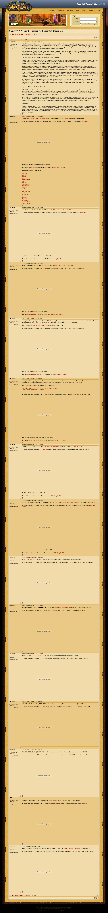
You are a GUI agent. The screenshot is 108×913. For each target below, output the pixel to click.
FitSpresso (85, 658)
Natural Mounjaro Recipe (34, 553)
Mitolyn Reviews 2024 (33, 374)
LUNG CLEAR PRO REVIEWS (72, 848)
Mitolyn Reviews (31, 314)
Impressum (56, 910)
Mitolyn (45, 268)
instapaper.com (26, 179)
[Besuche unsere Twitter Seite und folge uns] (104, 4)
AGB (61, 910)
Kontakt (91, 10)
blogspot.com (25, 199)
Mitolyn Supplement (68, 265)
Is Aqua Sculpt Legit (56, 704)
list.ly (23, 178)
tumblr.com (25, 193)
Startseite (52, 10)
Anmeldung (60, 10)
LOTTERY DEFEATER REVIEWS (31, 559)
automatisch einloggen (90, 24)
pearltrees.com (26, 184)
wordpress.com (26, 203)
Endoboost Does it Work (51, 447)
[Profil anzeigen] (22, 114)
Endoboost (46, 449)
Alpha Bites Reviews (33, 259)
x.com (23, 188)
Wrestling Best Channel (58, 167)
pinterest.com (25, 185)
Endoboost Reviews (32, 496)
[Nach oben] (97, 895)
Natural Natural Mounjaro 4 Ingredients (69, 502)
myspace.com (26, 190)
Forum (78, 10)
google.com (25, 194)
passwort (76, 21)
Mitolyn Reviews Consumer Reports (38, 325)
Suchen (36, 34)
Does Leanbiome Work (56, 752)
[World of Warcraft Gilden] (88, 4)
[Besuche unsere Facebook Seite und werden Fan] (101, 4)
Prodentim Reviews (32, 167)
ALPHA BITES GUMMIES (58, 210)
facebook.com (26, 191)
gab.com (24, 187)
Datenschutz (66, 910)
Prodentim (85, 121)
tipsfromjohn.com (26, 196)
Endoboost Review (77, 447)
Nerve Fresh (46, 394)
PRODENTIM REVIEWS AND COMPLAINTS (34, 118)
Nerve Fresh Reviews (33, 440)
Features (70, 10)
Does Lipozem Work (64, 607)
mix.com (24, 176)
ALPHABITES (71, 210)
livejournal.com (26, 202)
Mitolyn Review (57, 265)
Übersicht (27, 34)
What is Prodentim (67, 118)
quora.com (25, 200)
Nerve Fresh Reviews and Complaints (33, 389)
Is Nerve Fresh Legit (51, 388)
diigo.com (24, 182)
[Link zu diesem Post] (22, 41)
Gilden (84, 10)
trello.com (24, 173)
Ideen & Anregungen (18, 34)
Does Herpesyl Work (55, 800)
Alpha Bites (83, 212)
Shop (98, 10)
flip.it (23, 181)
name (77, 18)
